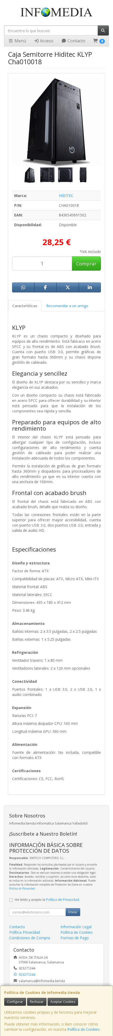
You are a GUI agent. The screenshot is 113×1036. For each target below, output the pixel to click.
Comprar (86, 263)
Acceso (46, 41)
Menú (19, 41)
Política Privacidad (24, 932)
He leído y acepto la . (47, 899)
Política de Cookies (83, 1029)
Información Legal (75, 926)
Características (24, 305)
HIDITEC (66, 195)
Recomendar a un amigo (67, 305)
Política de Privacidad (22, 888)
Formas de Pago (74, 937)
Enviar (72, 912)
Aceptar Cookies (62, 1001)
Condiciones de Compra (29, 937)
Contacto (75, 41)
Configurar (15, 1001)
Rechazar (37, 1001)
